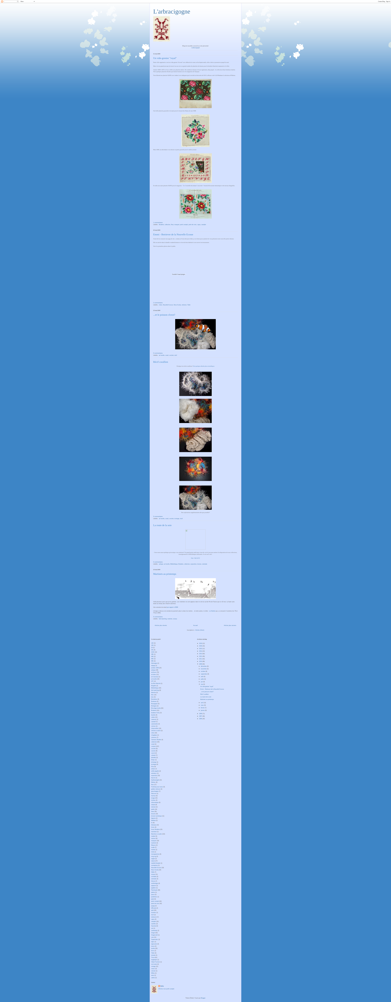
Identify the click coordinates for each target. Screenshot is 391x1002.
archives (153, 672)
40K (152, 656)
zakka (153, 977)
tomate (153, 955)
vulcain (153, 971)
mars (202, 705)
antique (161, 564)
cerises (153, 726)
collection (167, 224)
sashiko (153, 923)
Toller (188, 305)
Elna (152, 766)
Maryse (153, 845)
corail (166, 355)
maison (153, 838)
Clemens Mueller (156, 739)
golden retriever (155, 789)
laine (152, 811)
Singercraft (154, 935)
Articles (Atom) (199, 630)
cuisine (153, 751)
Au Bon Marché (155, 683)
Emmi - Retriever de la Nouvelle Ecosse (173, 234)
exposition (194, 564)
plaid (152, 899)
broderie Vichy (155, 712)
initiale (153, 804)
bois (152, 697)
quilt (152, 910)
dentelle (153, 757)
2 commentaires (158, 302)
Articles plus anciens (230, 625)
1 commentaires (158, 222)
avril (202, 702)
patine (153, 892)
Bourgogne (154, 703)
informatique (154, 802)
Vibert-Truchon (155, 962)
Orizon (153, 881)
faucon (153, 778)
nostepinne (154, 865)
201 (152, 650)
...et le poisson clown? (164, 314)
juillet (202, 679)
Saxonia (153, 926)
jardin (152, 809)
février (203, 707)
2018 (200, 646)
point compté (184, 224)
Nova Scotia (177, 305)
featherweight (155, 780)
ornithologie (154, 883)
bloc (152, 694)
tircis (152, 950)
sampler (203, 224)
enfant (153, 769)
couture (153, 746)
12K (152, 643)
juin (202, 681)
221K (152, 652)
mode (152, 847)
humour (153, 795)
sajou (198, 224)
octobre (203, 671)
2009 (200, 664)
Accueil (195, 625)
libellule (153, 820)
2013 (200, 653)
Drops (153, 760)
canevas (153, 719)
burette (153, 715)
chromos (153, 737)
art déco (153, 674)
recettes (153, 912)
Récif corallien (160, 362)
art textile (161, 355)
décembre (204, 666)
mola (152, 852)
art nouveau (154, 676)
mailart (153, 836)
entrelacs (154, 773)
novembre (204, 669)
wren (152, 975)
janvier (203, 710)
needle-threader (155, 863)
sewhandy (154, 930)
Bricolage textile (156, 708)
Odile (152, 872)
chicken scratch (156, 730)
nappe (153, 858)
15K (152, 645)
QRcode (153, 908)
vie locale (154, 964)
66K (152, 658)
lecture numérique (156, 816)
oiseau (175, 619)
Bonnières (154, 699)
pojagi (153, 906)
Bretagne (154, 706)
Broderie (161, 224)
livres (152, 827)
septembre (204, 674)
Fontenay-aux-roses (157, 787)
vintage (153, 966)
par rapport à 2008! (172, 607)
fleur (172, 224)
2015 (200, 648)
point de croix (193, 224)
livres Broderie (155, 829)
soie (152, 937)
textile (153, 948)
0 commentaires (158, 353)
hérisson (153, 793)
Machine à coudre (156, 834)
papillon (153, 888)
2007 (200, 716)
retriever (184, 305)
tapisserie (154, 944)
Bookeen (153, 701)
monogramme (155, 854)
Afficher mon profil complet (166, 989)
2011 (200, 659)
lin (152, 822)
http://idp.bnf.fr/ (195, 558)
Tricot (153, 957)
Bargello (153, 685)
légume (153, 818)
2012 (200, 656)
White (153, 973)
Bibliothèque (174, 564)
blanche (153, 692)
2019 (200, 643)
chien (160, 305)
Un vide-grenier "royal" (165, 58)
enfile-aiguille (155, 771)
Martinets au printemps (164, 574)
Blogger (203, 998)
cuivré (153, 753)
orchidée (153, 876)
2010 (200, 661)
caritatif (153, 721)
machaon (154, 831)
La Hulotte (212, 611)
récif (175, 355)
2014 (200, 651)
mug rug (153, 856)
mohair (153, 849)
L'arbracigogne (171, 11)
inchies (153, 800)
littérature (154, 825)
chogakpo (154, 735)
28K (152, 654)
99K (152, 661)
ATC (152, 681)
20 (152, 647)
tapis (152, 941)
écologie (176, 518)
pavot (152, 894)
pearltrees (154, 897)
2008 (200, 713)
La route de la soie (162, 525)
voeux (153, 968)
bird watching (163, 619)
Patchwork (154, 890)
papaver (153, 885)
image (153, 798)
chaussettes (154, 728)
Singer (153, 932)
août (202, 676)
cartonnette (154, 724)
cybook (153, 755)
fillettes (153, 782)
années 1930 (155, 668)
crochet (171, 355)
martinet (169, 619)
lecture (199, 564)
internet (153, 807)
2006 (200, 718)
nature (153, 861)
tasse (152, 946)
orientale (204, 564)
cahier (153, 717)
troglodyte (154, 959)
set (152, 928)
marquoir (176, 224)
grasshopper (154, 791)
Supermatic (154, 939)
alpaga (153, 665)
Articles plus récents (161, 625)
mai (202, 684)
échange (153, 762)
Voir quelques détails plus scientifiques (203, 366)
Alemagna (154, 663)
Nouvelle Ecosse (168, 305)
